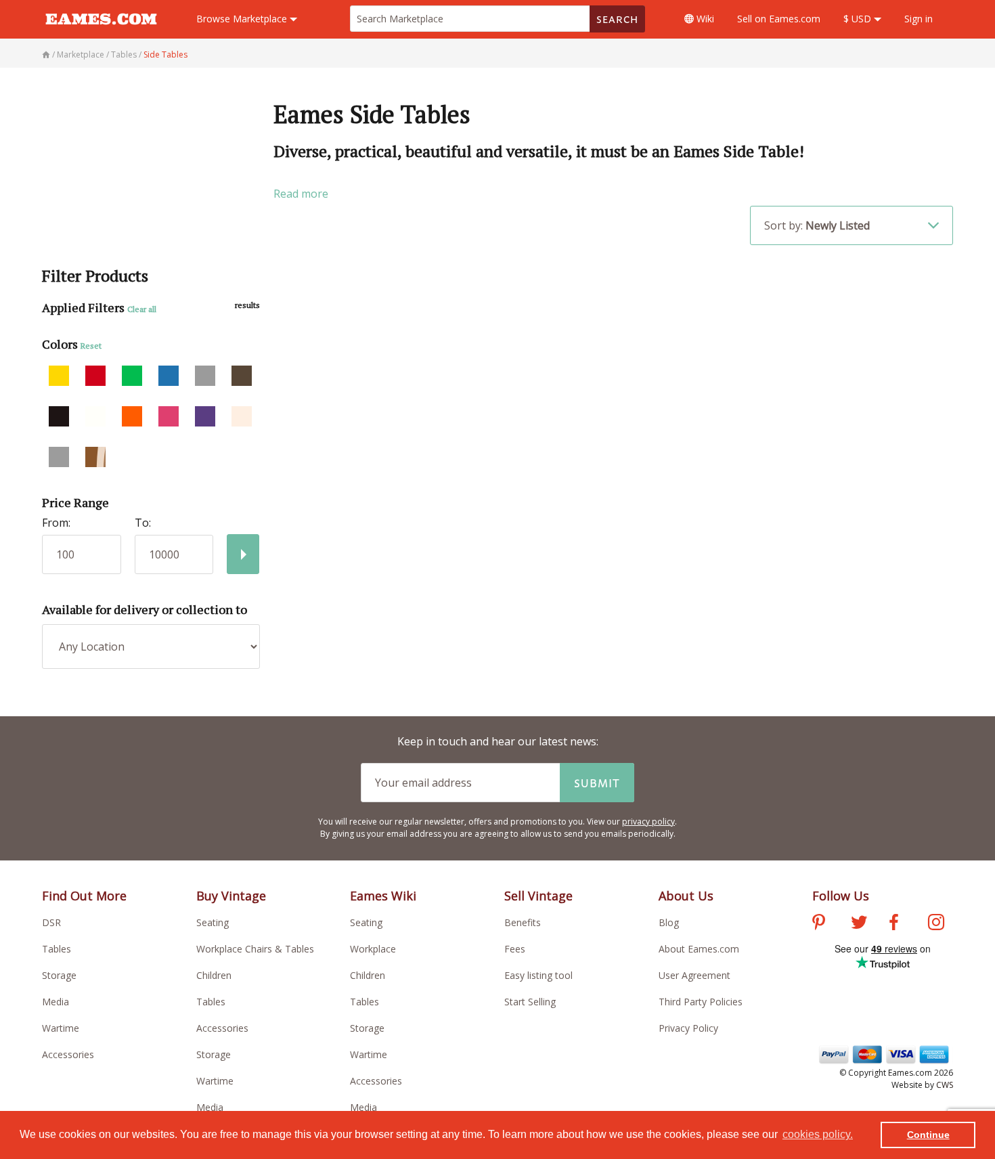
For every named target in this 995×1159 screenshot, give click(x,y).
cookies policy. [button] (817, 1134)
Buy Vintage (231, 896)
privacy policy (648, 821)
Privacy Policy (688, 1028)
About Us (686, 896)
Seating (212, 922)
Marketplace (243, 18)
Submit (597, 782)
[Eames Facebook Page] (893, 924)
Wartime (60, 1028)
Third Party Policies (701, 1001)
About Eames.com (699, 948)
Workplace (373, 948)
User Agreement (694, 975)
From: (56, 522)
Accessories (68, 1054)
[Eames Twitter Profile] (859, 924)
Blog (669, 922)
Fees (514, 948)
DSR (51, 922)
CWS (944, 1085)
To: (143, 522)
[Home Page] (47, 54)
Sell (778, 18)
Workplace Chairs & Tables (255, 948)
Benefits (522, 922)
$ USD (858, 18)
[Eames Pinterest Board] (818, 924)
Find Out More (84, 896)
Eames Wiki (383, 896)
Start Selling (530, 1001)
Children (213, 975)
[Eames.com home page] (101, 31)
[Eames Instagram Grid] (936, 924)
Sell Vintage (538, 896)
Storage (59, 975)
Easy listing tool (538, 975)
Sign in (918, 18)
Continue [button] (928, 1134)
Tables (56, 948)
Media (55, 1001)
